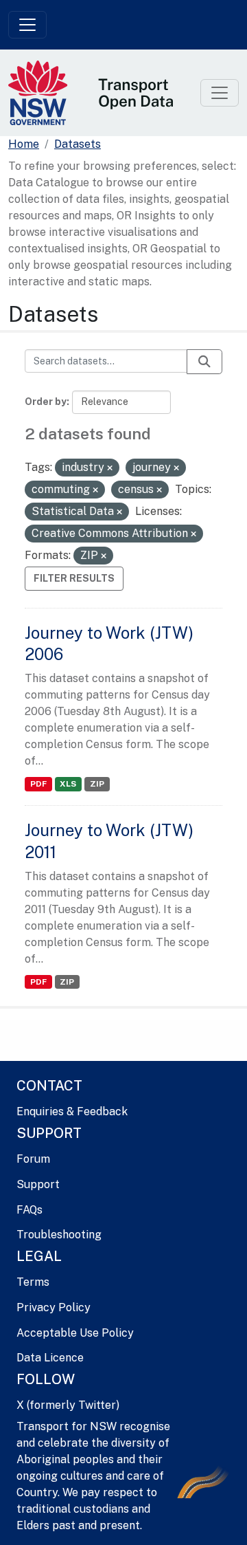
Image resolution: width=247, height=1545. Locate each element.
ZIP (97, 784)
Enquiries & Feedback (72, 1111)
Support (38, 1184)
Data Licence (50, 1357)
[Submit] (204, 361)
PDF (38, 784)
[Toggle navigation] (27, 25)
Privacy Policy (53, 1307)
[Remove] (110, 468)
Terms (32, 1282)
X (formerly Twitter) (67, 1405)
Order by (46, 401)
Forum (33, 1158)
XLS (68, 784)
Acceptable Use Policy (75, 1332)
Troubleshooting (59, 1234)
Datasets (77, 144)
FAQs (29, 1209)
